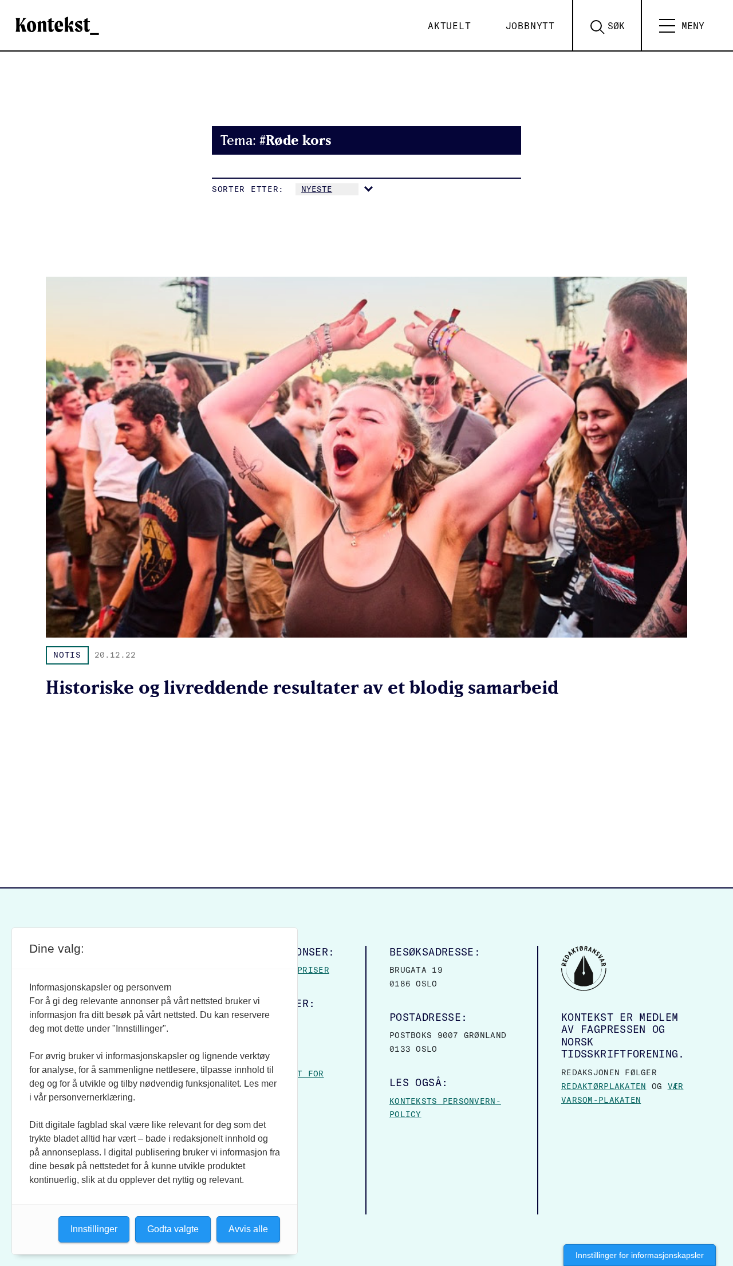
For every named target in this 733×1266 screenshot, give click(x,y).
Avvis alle (248, 1229)
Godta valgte (173, 1229)
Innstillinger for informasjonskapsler (640, 1255)
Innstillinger (93, 1229)
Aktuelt (449, 26)
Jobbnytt (530, 26)
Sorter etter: (248, 189)
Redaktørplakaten (603, 1086)
